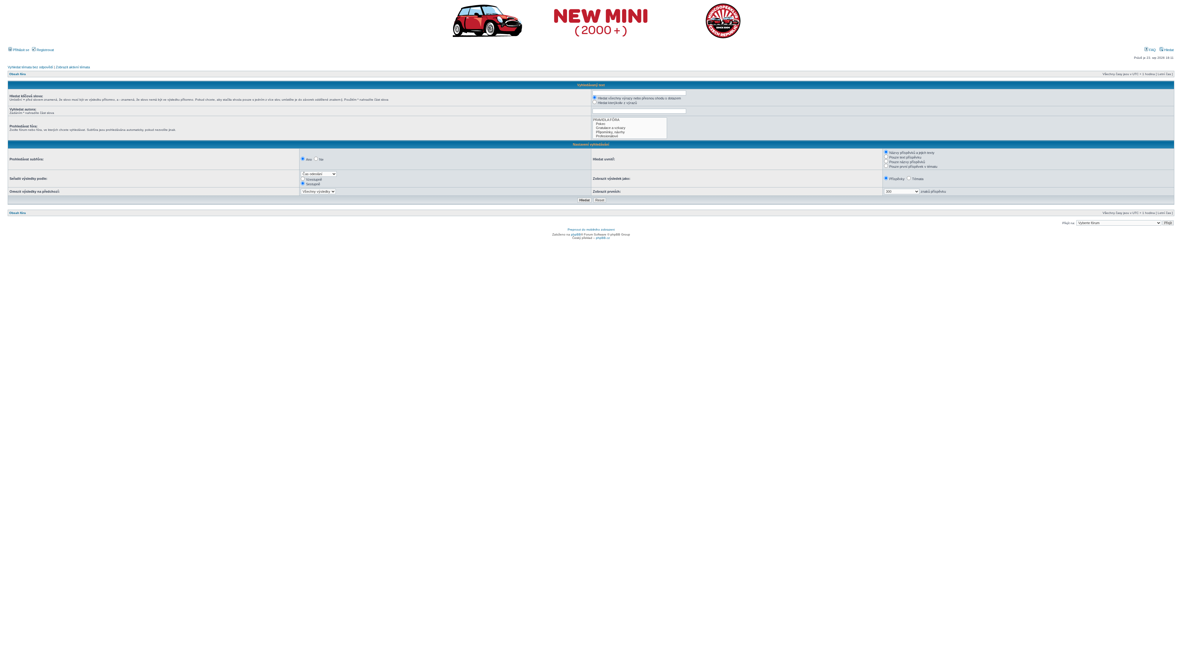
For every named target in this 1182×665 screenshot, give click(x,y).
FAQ (1152, 50)
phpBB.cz (603, 238)
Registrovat (45, 50)
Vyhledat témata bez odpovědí (30, 67)
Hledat (1168, 50)
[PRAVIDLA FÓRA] (629, 120)
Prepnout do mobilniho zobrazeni (591, 229)
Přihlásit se (20, 50)
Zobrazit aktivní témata (73, 67)
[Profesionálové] (629, 136)
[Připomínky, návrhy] (629, 132)
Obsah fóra (17, 74)
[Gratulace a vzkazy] (629, 128)
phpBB (576, 234)
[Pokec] (629, 124)
